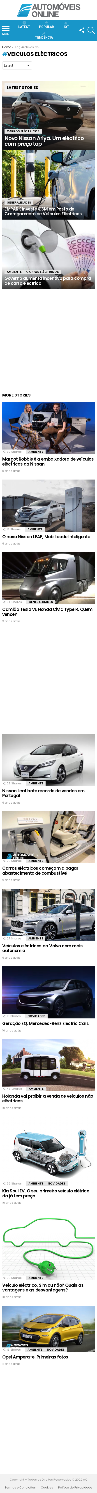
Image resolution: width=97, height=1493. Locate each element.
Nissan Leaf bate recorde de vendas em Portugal (43, 793)
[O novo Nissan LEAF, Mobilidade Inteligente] (48, 506)
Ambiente (14, 272)
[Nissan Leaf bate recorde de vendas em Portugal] (48, 760)
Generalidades (19, 202)
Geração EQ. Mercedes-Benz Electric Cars (45, 1023)
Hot (65, 27)
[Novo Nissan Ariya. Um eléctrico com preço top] (48, 115)
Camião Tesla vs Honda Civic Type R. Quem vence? (47, 611)
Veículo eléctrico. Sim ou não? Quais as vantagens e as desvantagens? (42, 1287)
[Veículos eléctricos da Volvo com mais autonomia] (48, 915)
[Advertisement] (48, 337)
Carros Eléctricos (23, 131)
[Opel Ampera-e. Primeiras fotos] (48, 1329)
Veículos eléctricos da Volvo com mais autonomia (42, 948)
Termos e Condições (20, 1487)
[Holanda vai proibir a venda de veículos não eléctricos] (48, 1065)
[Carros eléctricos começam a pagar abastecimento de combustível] (48, 837)
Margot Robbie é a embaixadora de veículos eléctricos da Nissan (48, 461)
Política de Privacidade (75, 1487)
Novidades (36, 1016)
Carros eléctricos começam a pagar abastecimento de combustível (40, 870)
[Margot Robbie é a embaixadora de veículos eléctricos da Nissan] (48, 428)
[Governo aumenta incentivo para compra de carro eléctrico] (48, 254)
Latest (24, 27)
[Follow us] (81, 30)
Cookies (47, 1487)
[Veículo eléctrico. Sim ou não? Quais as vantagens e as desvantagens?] (48, 1245)
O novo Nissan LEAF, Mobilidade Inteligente (46, 537)
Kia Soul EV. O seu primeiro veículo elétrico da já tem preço (45, 1193)
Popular (46, 27)
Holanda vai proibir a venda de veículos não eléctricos (47, 1098)
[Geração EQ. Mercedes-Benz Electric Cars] (48, 992)
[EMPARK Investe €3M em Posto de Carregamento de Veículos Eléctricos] (48, 185)
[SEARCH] (91, 30)
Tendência (44, 37)
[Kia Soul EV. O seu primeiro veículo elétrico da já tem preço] (48, 1151)
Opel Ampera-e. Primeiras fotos (35, 1357)
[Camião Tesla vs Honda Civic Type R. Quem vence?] (48, 578)
